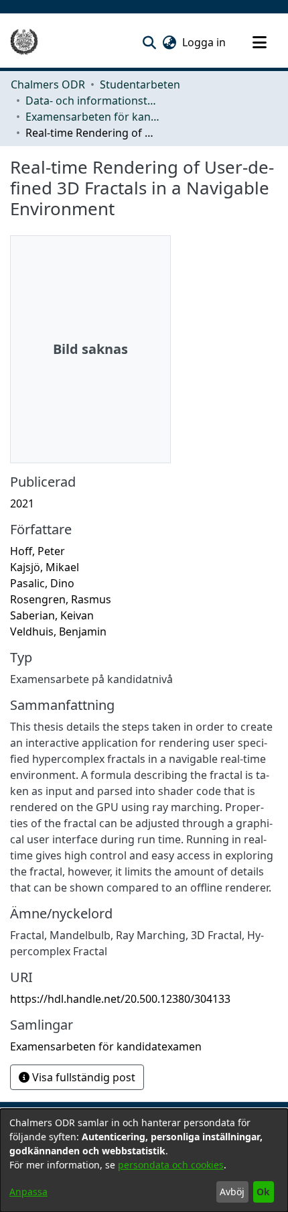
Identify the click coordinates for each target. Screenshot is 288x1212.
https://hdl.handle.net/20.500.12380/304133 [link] (120, 998)
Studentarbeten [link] (140, 84)
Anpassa (28, 1191)
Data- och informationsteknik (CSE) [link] (92, 100)
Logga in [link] (204, 42)
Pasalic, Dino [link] (42, 583)
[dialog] (144, 1160)
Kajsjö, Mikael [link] (44, 567)
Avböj (232, 1191)
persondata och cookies (171, 1164)
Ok (263, 1191)
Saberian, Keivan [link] (52, 615)
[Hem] (24, 42)
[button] (149, 42)
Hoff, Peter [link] (37, 551)
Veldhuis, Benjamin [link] (58, 631)
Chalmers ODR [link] (48, 84)
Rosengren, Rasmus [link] (60, 599)
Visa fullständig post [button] (82, 1077)
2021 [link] (22, 503)
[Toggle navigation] (259, 42)
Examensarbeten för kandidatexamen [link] (92, 116)
